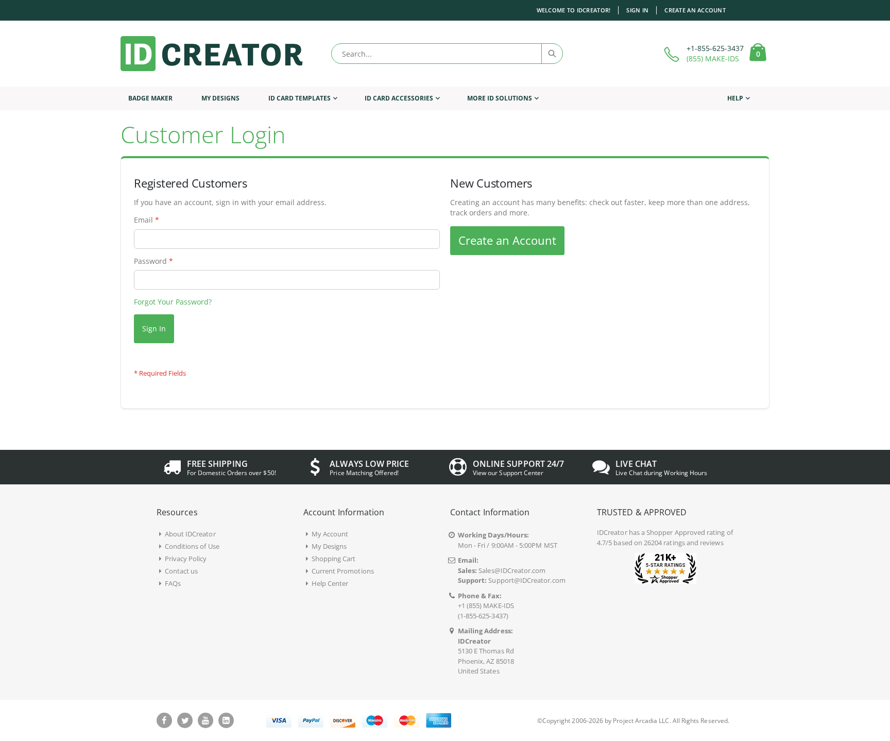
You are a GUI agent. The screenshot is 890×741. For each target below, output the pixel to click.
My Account (330, 533)
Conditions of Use (192, 546)
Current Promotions (343, 571)
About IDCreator (190, 533)
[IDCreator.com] (212, 53)
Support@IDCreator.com (526, 580)
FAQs (173, 583)
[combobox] (447, 53)
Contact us (181, 571)
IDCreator (612, 532)
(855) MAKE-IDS (713, 58)
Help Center (330, 583)
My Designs (329, 546)
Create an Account (695, 10)
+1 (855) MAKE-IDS (486, 605)
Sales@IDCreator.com (511, 570)
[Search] (551, 53)
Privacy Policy (186, 558)
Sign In (637, 10)
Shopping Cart (334, 558)
